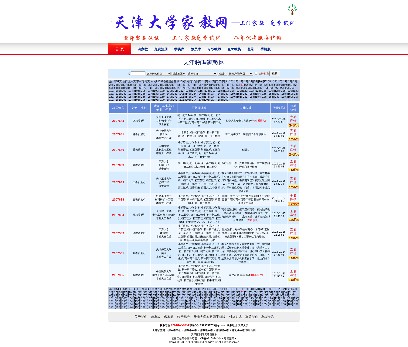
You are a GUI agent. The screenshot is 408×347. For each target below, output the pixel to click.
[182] (245, 96)
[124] (258, 90)
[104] (130, 90)
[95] (267, 87)
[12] (241, 81)
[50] (238, 84)
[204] (194, 99)
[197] (150, 99)
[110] (169, 90)
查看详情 (293, 118)
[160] (296, 93)
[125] (264, 90)
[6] (216, 81)
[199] (162, 99)
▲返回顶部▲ (229, 338)
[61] (290, 84)
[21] (285, 81)
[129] (290, 90)
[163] (124, 96)
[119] (226, 90)
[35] (164, 84)
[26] (120, 84)
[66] (125, 87)
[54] (256, 84)
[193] (124, 99)
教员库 (196, 49)
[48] (228, 84)
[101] (111, 90)
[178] (220, 96)
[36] (169, 84)
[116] (207, 90)
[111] (175, 90)
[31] (145, 84)
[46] (218, 84)
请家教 (143, 49)
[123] (251, 90)
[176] (207, 96)
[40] (189, 84)
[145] (201, 93)
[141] (175, 93)
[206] (207, 99)
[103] (124, 90)
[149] (226, 93)
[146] (207, 93)
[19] (275, 81)
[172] (181, 96)
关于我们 (141, 317)
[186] (271, 96)
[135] (137, 93)
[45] (213, 84)
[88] (233, 87)
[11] (236, 81)
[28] (130, 84)
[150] (232, 93)
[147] (213, 93)
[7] (220, 81)
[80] (194, 87)
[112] (181, 90)
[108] (156, 90)
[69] (140, 87)
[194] (130, 99)
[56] (266, 84)
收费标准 (183, 317)
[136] (143, 93)
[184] (258, 96)
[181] (239, 96)
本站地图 (250, 330)
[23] (294, 81)
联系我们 (251, 317)
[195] (137, 99)
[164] (130, 96)
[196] (143, 99)
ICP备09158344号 (210, 338)
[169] (162, 96)
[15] (255, 81)
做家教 (169, 317)
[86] (223, 87)
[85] (218, 87)
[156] (271, 93)
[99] (287, 87)
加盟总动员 (200, 342)
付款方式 (235, 317)
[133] (124, 93)
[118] (219, 90)
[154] (258, 93)
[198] (156, 99)
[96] (272, 87)
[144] (194, 93)
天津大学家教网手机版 (209, 317)
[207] (213, 99)
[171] (175, 96)
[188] (283, 96)
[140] (169, 93)
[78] (184, 87)
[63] (111, 87)
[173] (188, 96)
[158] (283, 93)
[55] (261, 84)
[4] (209, 81)
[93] (257, 87)
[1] (199, 81)
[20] (280, 81)
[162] (118, 96)
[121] (239, 90)
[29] (135, 84)
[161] (111, 96)
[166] (143, 96)
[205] (201, 99)
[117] (213, 90)
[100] (292, 87)
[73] (159, 87)
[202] (181, 99)
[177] (213, 96)
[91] (247, 87)
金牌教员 (234, 49)
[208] (220, 99)
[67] (130, 87)
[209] (226, 99)
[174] (194, 96)
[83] (208, 87)
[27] (125, 84)
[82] (203, 87)
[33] (155, 84)
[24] (111, 84)
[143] (188, 93)
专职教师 (214, 49)
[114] (194, 90)
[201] (175, 99)
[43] (203, 84)
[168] (156, 96)
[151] (239, 93)
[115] (200, 90)
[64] (115, 87)
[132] (118, 93)
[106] (143, 90)
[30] (140, 84)
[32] (150, 84)
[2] (203, 81)
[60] (285, 84)
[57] (271, 84)
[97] (277, 87)
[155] (264, 93)
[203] (188, 99)
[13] (246, 81)
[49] (233, 84)
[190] (296, 96)
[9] (226, 81)
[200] (169, 99)
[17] (265, 81)
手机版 (266, 49)
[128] (283, 90)
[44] (208, 84)
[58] (275, 84)
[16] (260, 81)
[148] (220, 93)
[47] (223, 84)
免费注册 (161, 49)
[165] (137, 96)
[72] (155, 87)
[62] (295, 84)
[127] (277, 90)
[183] (252, 96)
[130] (296, 90)
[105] (137, 90)
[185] (264, 96)
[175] (201, 96)
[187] (277, 96)
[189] (290, 96)
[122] (245, 90)
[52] (246, 84)
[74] (164, 87)
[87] (228, 87)
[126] (270, 90)
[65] (120, 87)
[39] (184, 84)
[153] (252, 93)
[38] (179, 84)
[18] (270, 81)
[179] (226, 96)
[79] (189, 87)
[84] (213, 87)
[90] (243, 87)
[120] (232, 90)
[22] (290, 81)
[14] (250, 81)
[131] (111, 93)
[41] (194, 84)
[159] (290, 93)
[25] (115, 84)
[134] (130, 93)
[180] (232, 96)
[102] (118, 90)
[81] (199, 87)
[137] (150, 93)
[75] (169, 87)
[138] (156, 93)
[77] (179, 87)
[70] (145, 87)
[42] (199, 84)
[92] (252, 87)
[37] (174, 84)
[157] (277, 93)
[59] (280, 84)
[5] (213, 81)
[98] (282, 87)
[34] (159, 84)
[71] (150, 87)
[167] (150, 96)
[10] (231, 81)
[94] (262, 87)
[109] (162, 90)
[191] (111, 99)
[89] (238, 87)
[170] (169, 96)
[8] (223, 81)
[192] (118, 99)
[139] (162, 93)
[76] (174, 87)
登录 (250, 49)
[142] (181, 93)
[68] (135, 87)
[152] (245, 93)
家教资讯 (267, 317)
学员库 (179, 49)
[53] (251, 84)
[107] (150, 90)
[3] (206, 81)
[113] (188, 90)
